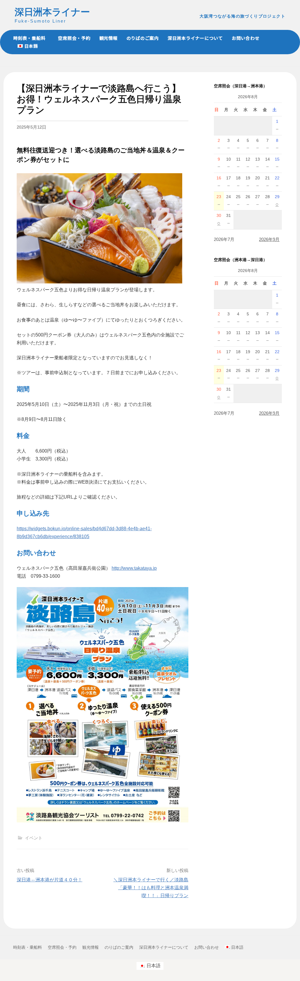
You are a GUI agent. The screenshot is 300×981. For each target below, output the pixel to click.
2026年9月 (269, 239)
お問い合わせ (246, 38)
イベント (33, 837)
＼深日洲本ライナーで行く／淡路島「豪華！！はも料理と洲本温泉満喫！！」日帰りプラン (150, 887)
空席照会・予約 (74, 38)
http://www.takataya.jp (134, 568)
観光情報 (108, 38)
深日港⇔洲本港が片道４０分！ (49, 879)
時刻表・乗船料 (29, 38)
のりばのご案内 (143, 38)
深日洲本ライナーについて (195, 38)
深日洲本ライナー (52, 12)
